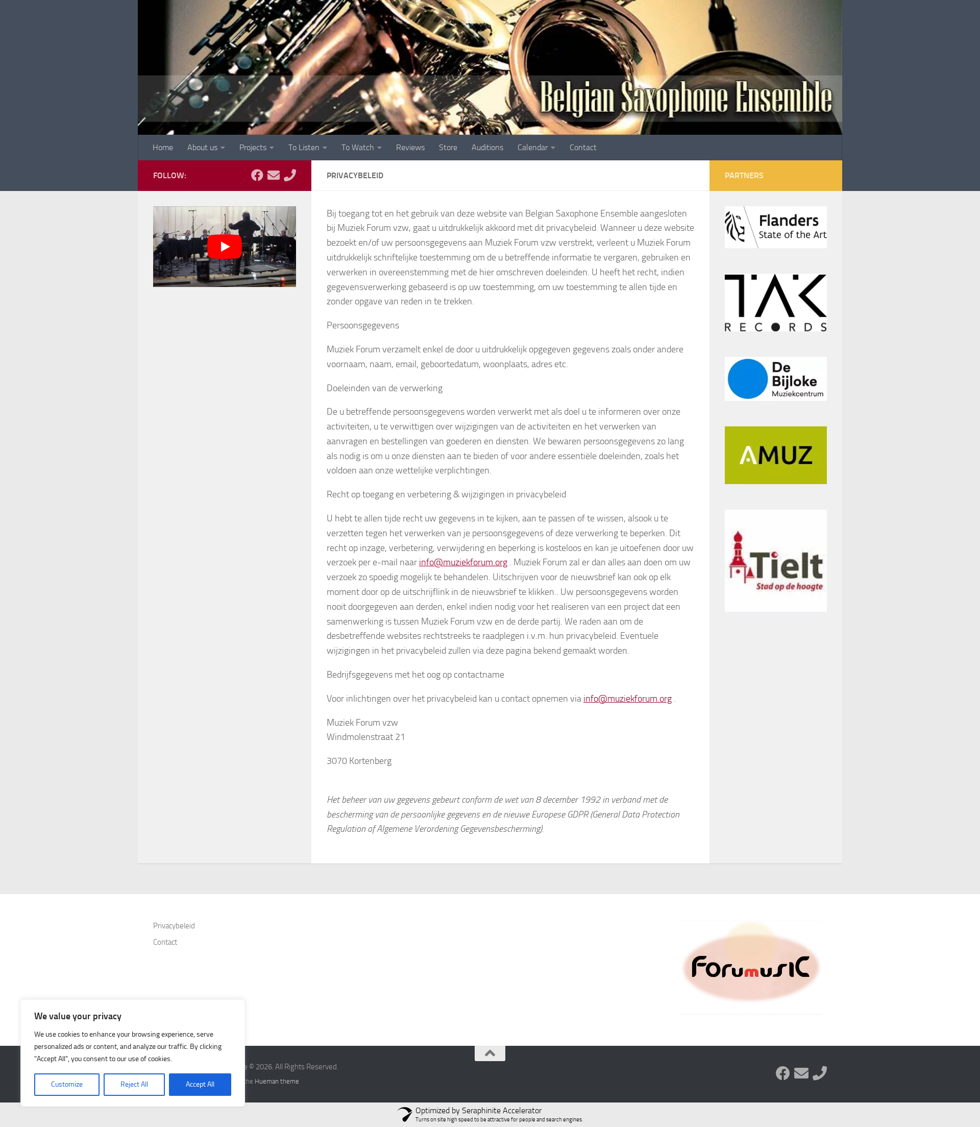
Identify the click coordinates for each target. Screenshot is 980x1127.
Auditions (487, 147)
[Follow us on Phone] (290, 175)
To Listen (304, 147)
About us (202, 147)
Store (448, 147)
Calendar (533, 147)
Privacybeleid (174, 925)
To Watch (357, 147)
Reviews (410, 147)
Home (163, 147)
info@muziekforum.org (463, 562)
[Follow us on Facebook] (257, 175)
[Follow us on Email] (273, 175)
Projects (252, 147)
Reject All (134, 1084)
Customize (67, 1084)
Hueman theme (277, 1081)
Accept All (200, 1084)
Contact (583, 147)
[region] (132, 1053)
